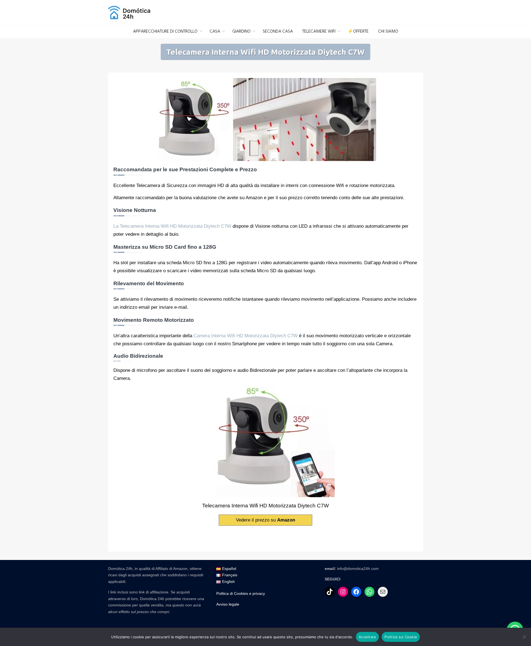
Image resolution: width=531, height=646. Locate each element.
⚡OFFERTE (358, 31)
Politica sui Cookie (400, 637)
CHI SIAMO (388, 31)
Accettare (367, 637)
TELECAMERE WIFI (318, 31)
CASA (215, 31)
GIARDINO (241, 31)
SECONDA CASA (278, 31)
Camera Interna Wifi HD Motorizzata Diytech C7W (246, 335)
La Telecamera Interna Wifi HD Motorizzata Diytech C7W (172, 226)
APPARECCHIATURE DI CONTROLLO (165, 31)
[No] (524, 637)
